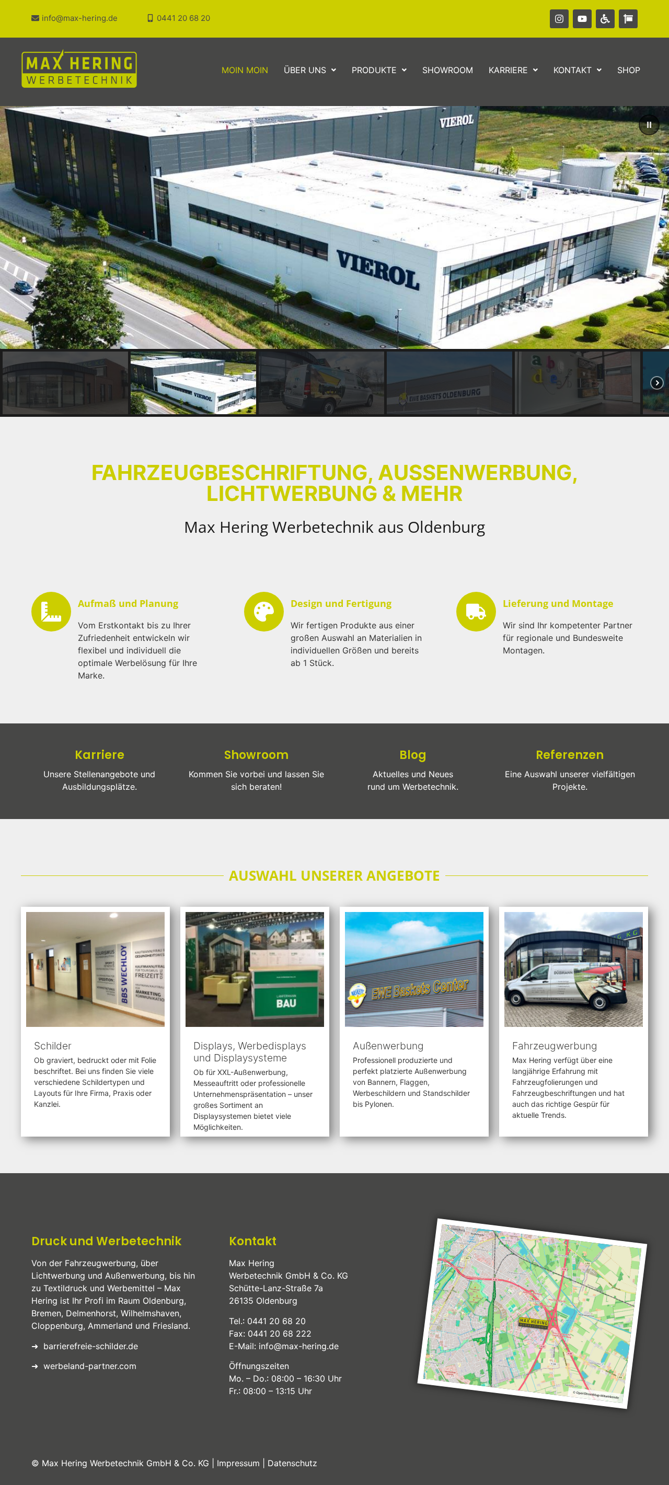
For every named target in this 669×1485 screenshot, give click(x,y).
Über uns (305, 70)
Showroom (447, 70)
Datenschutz (292, 1463)
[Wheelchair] (605, 18)
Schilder (53, 1045)
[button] (310, 70)
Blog (412, 755)
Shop (628, 70)
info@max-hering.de (299, 1346)
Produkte (374, 70)
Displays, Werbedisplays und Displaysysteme (249, 1051)
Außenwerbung (388, 1045)
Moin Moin (245, 70)
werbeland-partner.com (89, 1366)
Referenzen (570, 755)
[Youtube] (582, 18)
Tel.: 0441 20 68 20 (267, 1321)
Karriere (508, 70)
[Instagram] (559, 18)
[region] (334, 261)
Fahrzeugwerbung (554, 1045)
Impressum (238, 1463)
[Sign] (628, 18)
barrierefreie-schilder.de (90, 1346)
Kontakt (572, 70)
